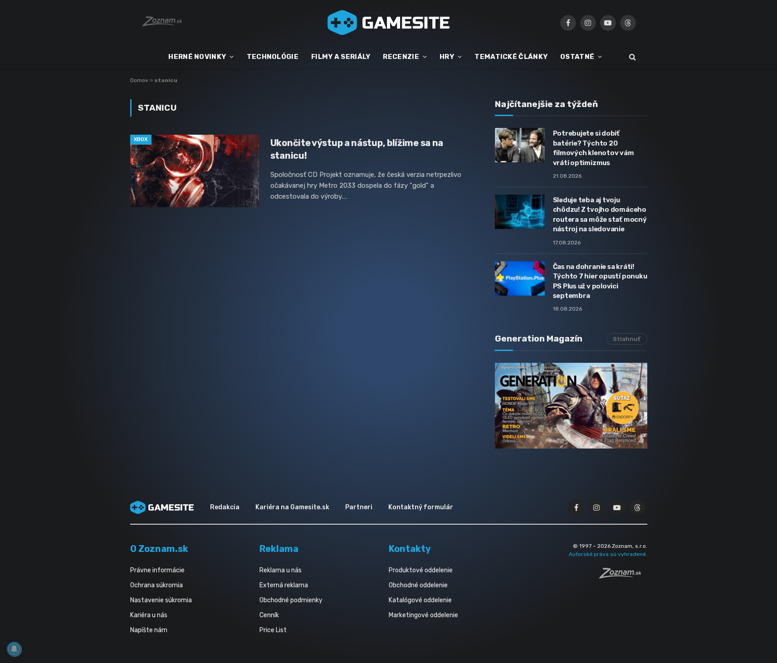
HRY (447, 57)
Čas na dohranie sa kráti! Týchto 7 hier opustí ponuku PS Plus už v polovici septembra (600, 281)
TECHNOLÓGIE (272, 57)
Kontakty (410, 548)
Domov (139, 80)
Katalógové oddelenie (420, 600)
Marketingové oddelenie (423, 615)
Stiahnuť (626, 339)
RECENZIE (401, 57)
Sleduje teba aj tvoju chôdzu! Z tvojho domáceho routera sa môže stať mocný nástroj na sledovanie (600, 214)
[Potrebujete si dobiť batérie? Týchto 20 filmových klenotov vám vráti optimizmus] (520, 145)
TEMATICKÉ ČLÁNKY (510, 57)
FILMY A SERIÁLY (341, 57)
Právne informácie (157, 570)
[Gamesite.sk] (388, 22)
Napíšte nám (148, 630)
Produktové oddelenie (421, 570)
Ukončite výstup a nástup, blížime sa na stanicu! (356, 149)
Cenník (269, 615)
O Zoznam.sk (159, 548)
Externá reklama (283, 585)
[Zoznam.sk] (623, 576)
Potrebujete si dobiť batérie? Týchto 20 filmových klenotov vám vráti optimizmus (593, 147)
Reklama (278, 548)
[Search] (631, 57)
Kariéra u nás (148, 615)
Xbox (141, 139)
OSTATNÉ (577, 57)
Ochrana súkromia (156, 585)
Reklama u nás (280, 570)
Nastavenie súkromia (161, 600)
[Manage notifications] (14, 649)
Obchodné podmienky (291, 600)
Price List (273, 630)
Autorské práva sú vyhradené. (608, 554)
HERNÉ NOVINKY (197, 57)
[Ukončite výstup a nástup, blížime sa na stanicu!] (194, 171)
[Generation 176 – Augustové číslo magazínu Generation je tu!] (571, 405)
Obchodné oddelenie (418, 585)
